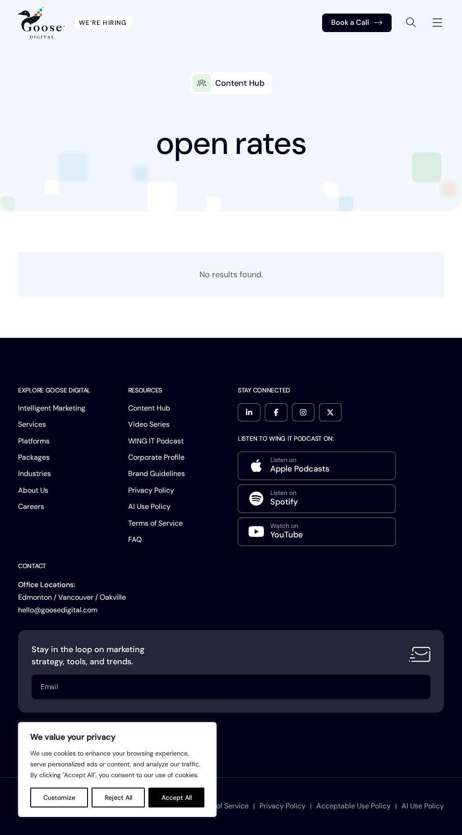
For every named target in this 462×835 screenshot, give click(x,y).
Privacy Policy (151, 490)
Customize (59, 797)
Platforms (34, 441)
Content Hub (149, 408)
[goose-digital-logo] (41, 22)
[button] (411, 22)
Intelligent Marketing (51, 408)
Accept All (177, 797)
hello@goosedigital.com (57, 610)
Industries (34, 473)
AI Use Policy (149, 506)
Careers (31, 506)
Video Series (149, 424)
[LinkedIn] (249, 412)
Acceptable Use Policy (353, 806)
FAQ (135, 539)
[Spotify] (316, 499)
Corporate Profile (156, 457)
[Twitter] (330, 412)
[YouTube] (316, 532)
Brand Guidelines (156, 473)
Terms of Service (155, 523)
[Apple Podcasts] (316, 466)
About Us (33, 490)
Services (32, 424)
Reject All (118, 797)
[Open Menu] (437, 23)
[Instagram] (303, 412)
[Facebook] (276, 412)
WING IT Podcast (156, 441)
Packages (34, 457)
